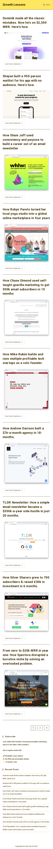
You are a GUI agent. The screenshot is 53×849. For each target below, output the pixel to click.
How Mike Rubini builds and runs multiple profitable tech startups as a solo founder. (23, 358)
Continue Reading (12, 64)
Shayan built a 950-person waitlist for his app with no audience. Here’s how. (22, 80)
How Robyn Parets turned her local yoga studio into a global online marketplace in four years (26, 214)
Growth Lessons (14, 4)
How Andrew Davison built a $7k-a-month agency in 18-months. (23, 433)
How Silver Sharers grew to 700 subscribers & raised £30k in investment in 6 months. (26, 582)
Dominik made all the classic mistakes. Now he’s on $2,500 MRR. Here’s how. (25, 22)
